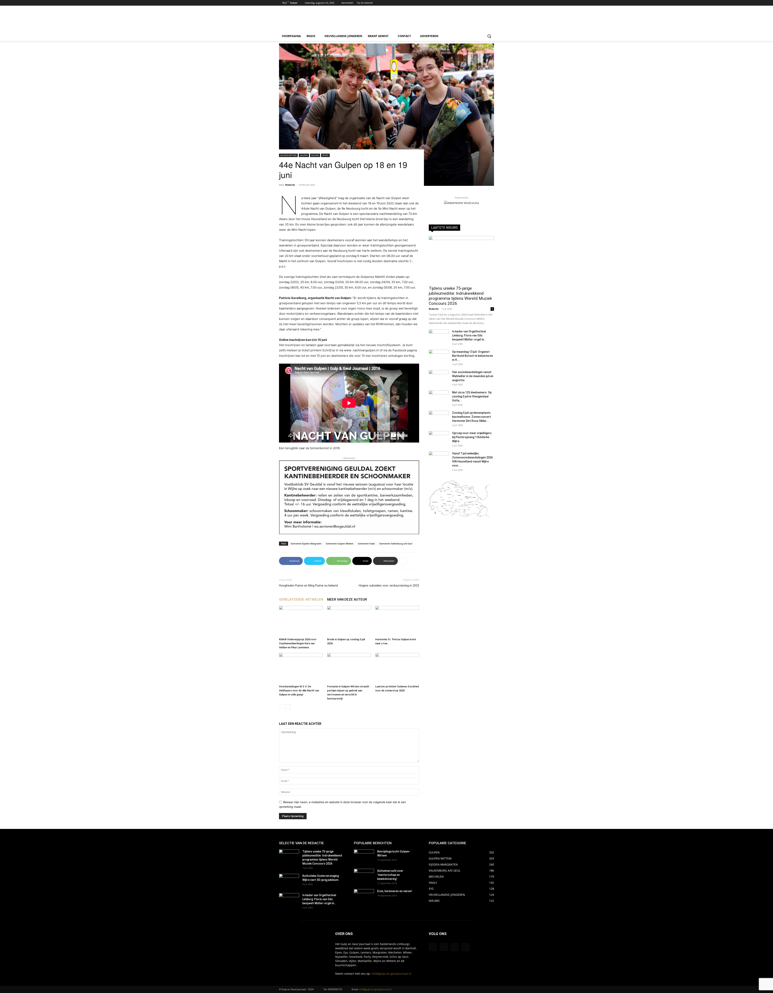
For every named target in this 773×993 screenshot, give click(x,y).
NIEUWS (315, 155)
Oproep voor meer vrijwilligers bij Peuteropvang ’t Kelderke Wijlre (472, 437)
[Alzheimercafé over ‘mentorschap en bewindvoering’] (364, 876)
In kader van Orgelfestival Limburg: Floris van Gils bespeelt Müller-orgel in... (469, 335)
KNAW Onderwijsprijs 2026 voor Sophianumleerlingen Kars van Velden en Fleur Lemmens (297, 643)
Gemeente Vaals (366, 543)
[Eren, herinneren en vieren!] (364, 896)
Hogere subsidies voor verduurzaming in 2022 (389, 585)
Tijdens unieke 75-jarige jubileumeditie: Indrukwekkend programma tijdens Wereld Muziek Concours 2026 (460, 296)
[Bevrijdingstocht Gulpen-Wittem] (364, 856)
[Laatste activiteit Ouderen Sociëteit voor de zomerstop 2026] (397, 668)
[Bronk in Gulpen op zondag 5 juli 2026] (349, 621)
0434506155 (335, 989)
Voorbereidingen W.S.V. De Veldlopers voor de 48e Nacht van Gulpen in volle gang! (299, 690)
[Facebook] (480, 3)
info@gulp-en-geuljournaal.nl (391, 973)
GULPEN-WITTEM (288, 155)
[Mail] (455, 947)
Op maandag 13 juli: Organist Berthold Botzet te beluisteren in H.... (472, 355)
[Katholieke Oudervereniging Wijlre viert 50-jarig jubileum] (289, 881)
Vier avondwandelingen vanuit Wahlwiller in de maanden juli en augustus (472, 376)
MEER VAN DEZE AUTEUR (347, 599)
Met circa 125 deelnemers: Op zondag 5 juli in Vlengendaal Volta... (472, 396)
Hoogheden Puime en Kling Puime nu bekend (308, 585)
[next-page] (287, 706)
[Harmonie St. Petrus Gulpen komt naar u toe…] (397, 621)
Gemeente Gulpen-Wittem (339, 543)
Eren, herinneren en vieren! (394, 891)
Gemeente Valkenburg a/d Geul (395, 543)
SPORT (325, 155)
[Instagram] (486, 3)
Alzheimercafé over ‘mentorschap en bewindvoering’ (390, 874)
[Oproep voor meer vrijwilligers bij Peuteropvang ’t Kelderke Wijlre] (439, 438)
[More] (403, 561)
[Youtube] (491, 3)
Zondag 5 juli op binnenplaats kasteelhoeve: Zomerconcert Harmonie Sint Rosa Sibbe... (471, 416)
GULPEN (304, 155)
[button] (489, 36)
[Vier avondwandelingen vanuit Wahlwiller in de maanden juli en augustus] (439, 377)
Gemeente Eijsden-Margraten (306, 543)
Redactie (290, 184)
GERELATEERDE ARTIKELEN (301, 599)
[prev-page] (281, 706)
